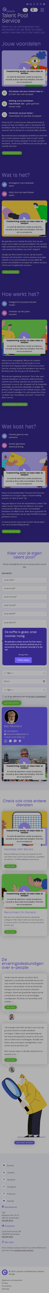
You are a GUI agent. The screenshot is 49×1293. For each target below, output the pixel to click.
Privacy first (23, 655)
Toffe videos (23, 660)
